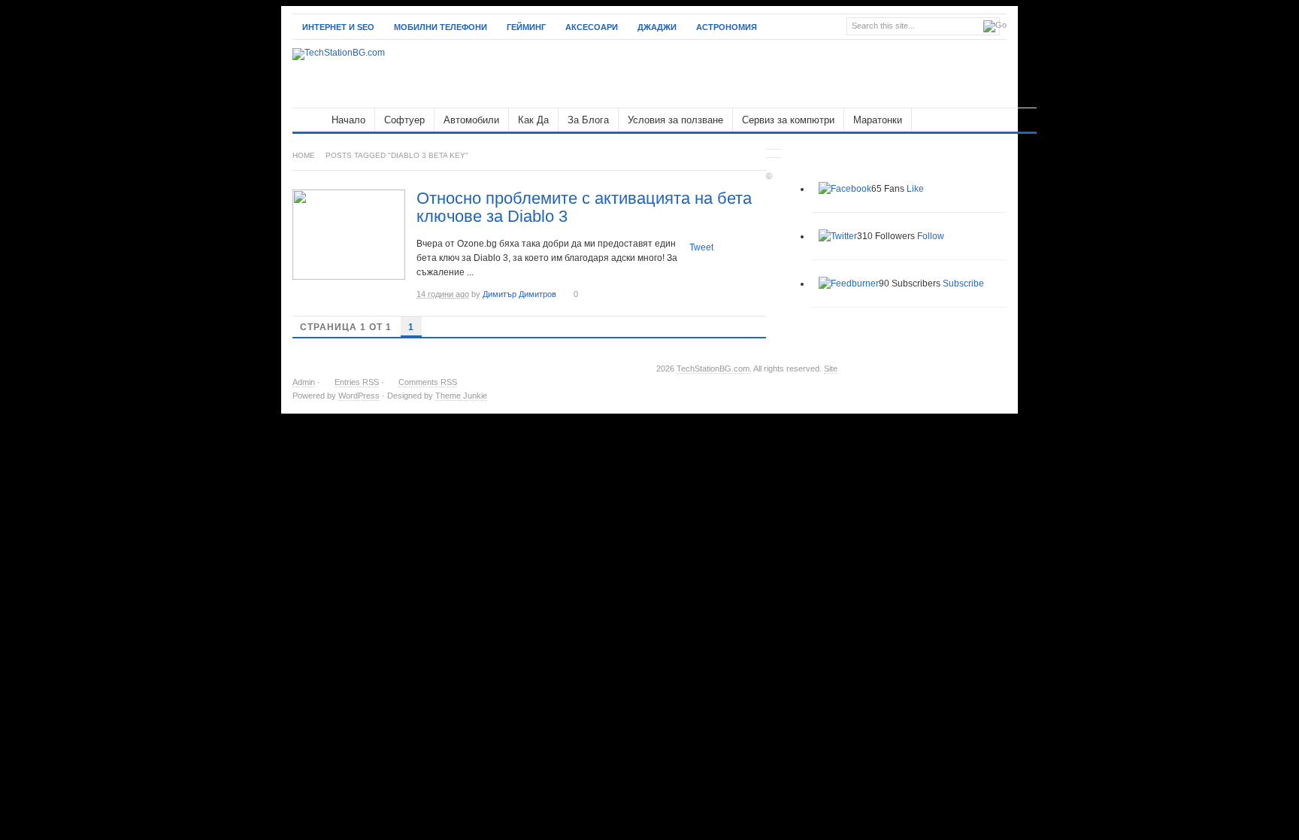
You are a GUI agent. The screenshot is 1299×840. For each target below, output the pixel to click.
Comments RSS (427, 382)
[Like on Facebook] (845, 188)
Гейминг (526, 27)
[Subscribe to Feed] (849, 283)
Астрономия (726, 27)
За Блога (588, 120)
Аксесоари (591, 27)
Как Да (533, 120)
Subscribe (963, 283)
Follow (930, 236)
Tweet (701, 247)
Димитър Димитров (519, 294)
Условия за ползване (675, 120)
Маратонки (877, 120)
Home (303, 155)
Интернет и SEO (338, 27)
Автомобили (471, 120)
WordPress (359, 395)
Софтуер (404, 120)
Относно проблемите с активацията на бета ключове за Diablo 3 (584, 207)
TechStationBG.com (713, 368)
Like (915, 188)
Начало (348, 120)
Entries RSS (357, 382)
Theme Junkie (461, 395)
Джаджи (657, 27)
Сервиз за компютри (788, 120)
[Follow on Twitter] (838, 236)
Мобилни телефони (440, 27)
